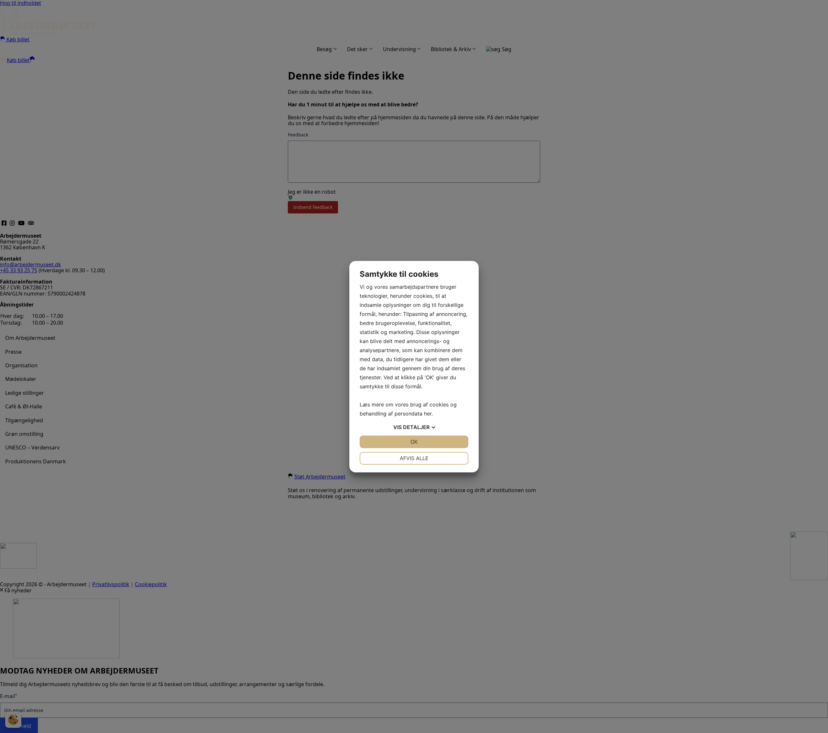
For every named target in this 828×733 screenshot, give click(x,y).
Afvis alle (414, 458)
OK (414, 441)
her (427, 413)
